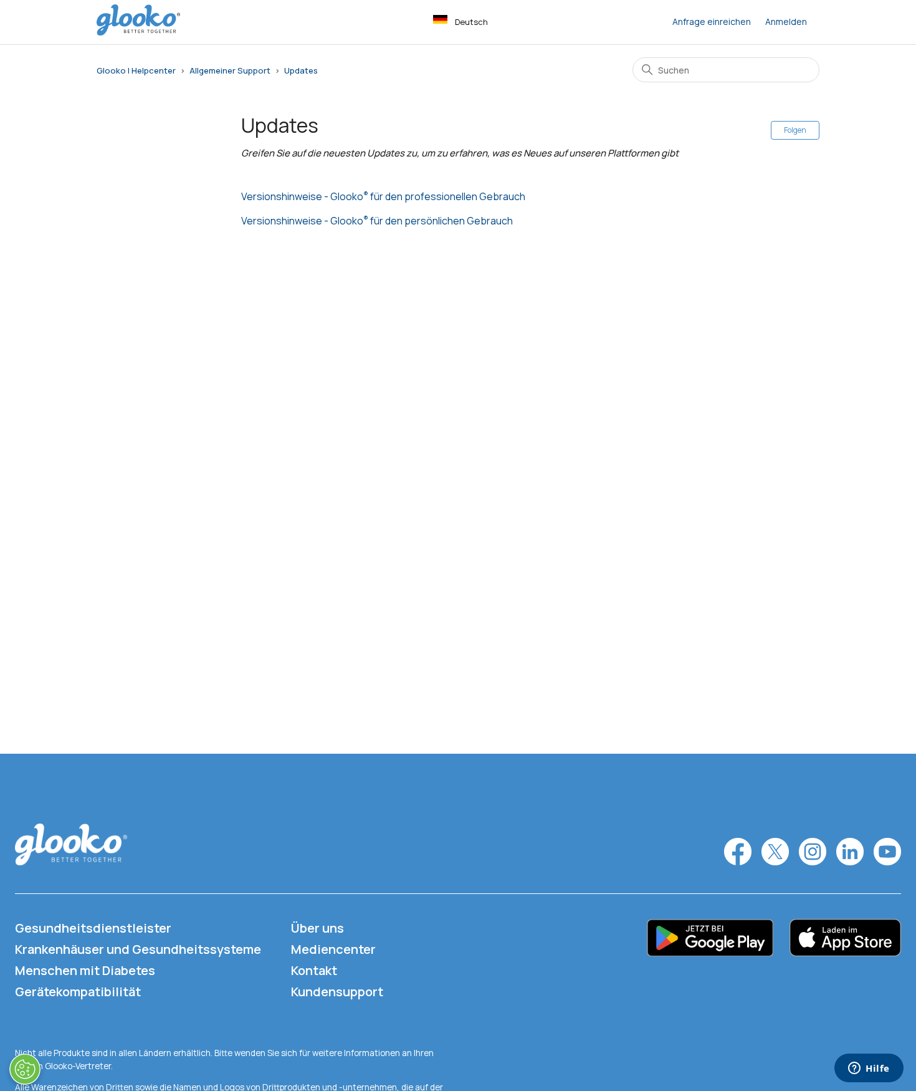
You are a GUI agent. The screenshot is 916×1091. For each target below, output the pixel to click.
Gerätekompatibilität (78, 991)
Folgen (795, 130)
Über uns (317, 928)
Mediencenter (333, 949)
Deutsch (471, 21)
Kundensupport (337, 991)
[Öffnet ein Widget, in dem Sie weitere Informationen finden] (869, 1069)
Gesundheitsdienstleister (93, 928)
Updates (301, 70)
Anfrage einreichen (711, 21)
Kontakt (314, 970)
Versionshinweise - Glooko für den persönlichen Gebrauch (377, 221)
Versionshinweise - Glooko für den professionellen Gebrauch (383, 196)
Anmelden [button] (786, 21)
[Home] (138, 32)
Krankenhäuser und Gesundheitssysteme (138, 949)
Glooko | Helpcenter (136, 70)
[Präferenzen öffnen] (25, 1069)
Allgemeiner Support (229, 70)
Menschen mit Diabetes (85, 970)
